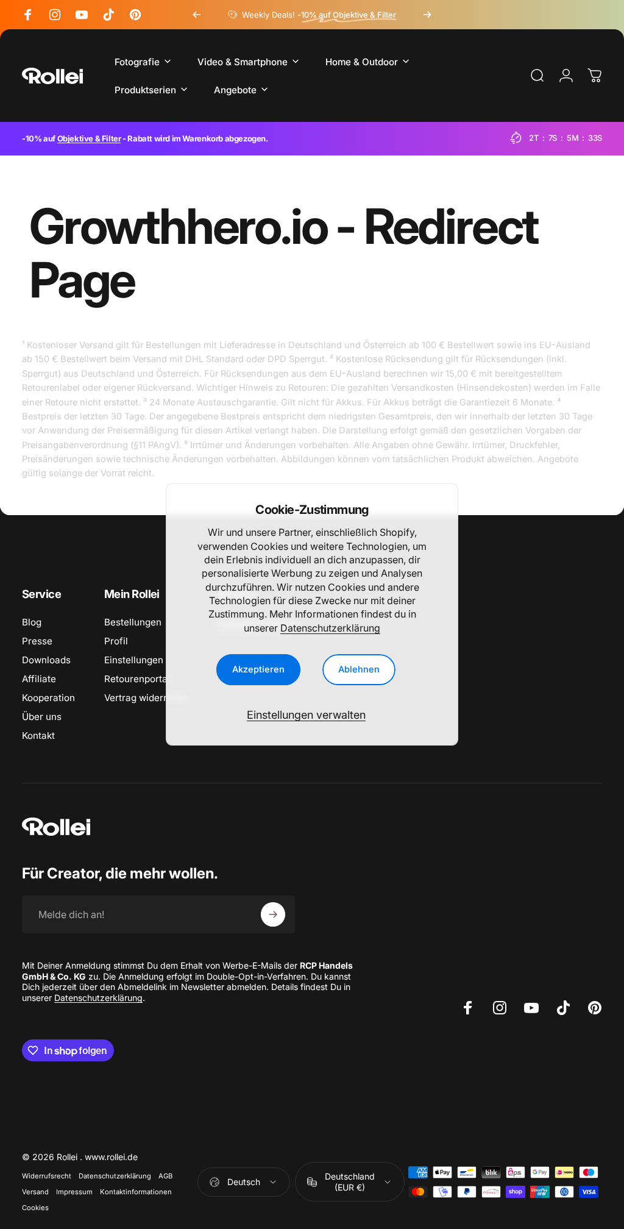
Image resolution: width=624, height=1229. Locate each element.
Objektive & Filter (89, 138)
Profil (116, 641)
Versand (35, 1192)
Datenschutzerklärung (330, 628)
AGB (165, 1176)
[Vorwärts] (427, 14)
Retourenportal (137, 679)
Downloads (46, 660)
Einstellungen (133, 660)
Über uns (42, 716)
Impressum (74, 1192)
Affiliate (39, 679)
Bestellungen (132, 622)
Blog (31, 622)
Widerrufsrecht (46, 1176)
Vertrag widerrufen (145, 698)
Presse (37, 641)
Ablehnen (359, 669)
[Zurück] (196, 14)
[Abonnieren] (273, 914)
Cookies (35, 1207)
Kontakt (38, 735)
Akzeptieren (258, 669)
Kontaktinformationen (136, 1192)
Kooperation (48, 698)
